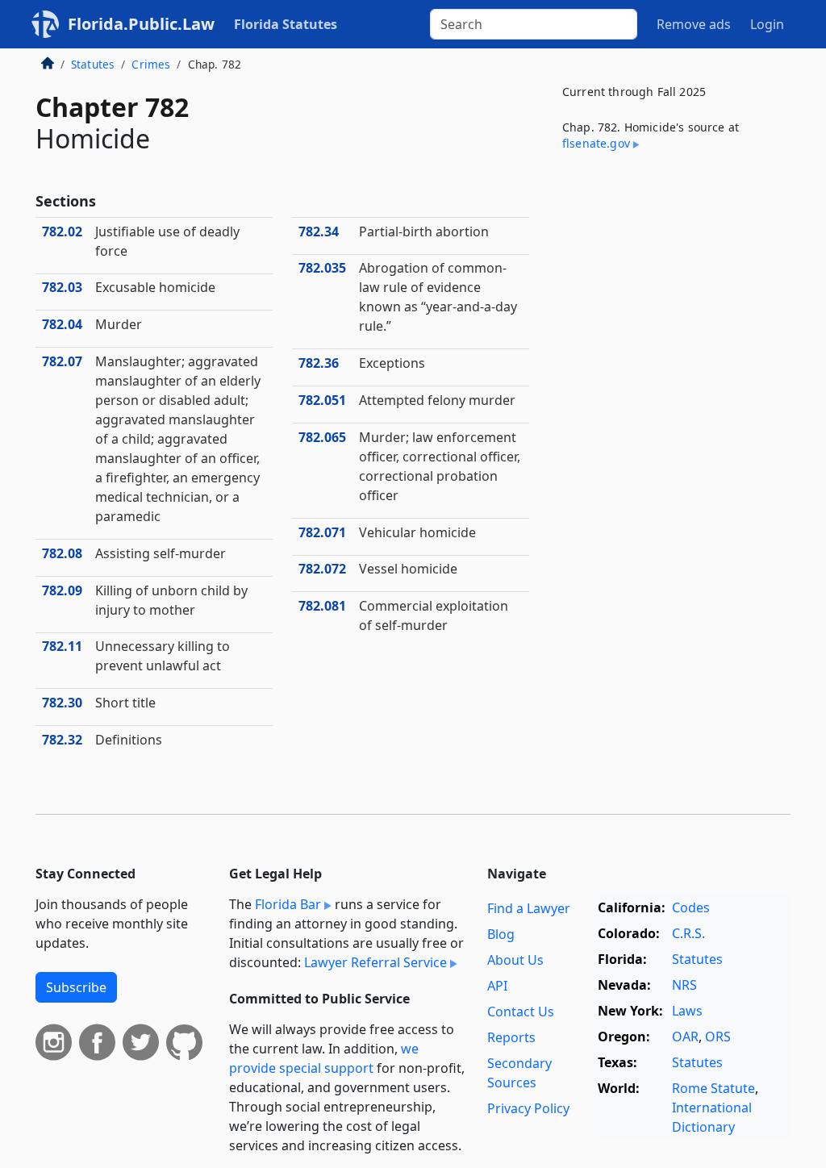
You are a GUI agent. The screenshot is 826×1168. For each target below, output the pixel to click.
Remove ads (694, 24)
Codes (691, 907)
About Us (515, 960)
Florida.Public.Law (141, 24)
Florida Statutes (285, 24)
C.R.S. (688, 933)
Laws (687, 1011)
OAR (685, 1036)
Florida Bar (288, 904)
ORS (718, 1036)
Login (767, 24)
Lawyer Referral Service (375, 962)
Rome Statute (713, 1088)
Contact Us (520, 1011)
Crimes (150, 64)
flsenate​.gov (596, 143)
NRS (684, 985)
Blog (501, 934)
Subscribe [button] (76, 987)
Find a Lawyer (528, 908)
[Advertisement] (670, 289)
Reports (511, 1037)
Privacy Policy (528, 1108)
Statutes (93, 64)
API (497, 986)
